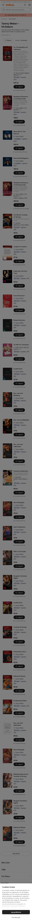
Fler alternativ (16, 917)
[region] (16, 902)
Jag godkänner (16, 912)
